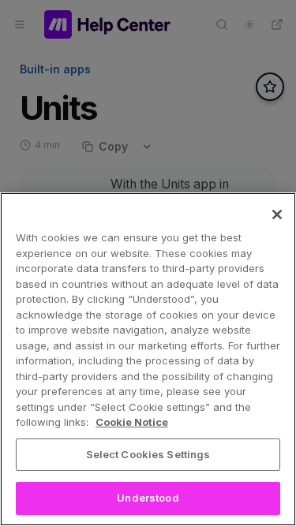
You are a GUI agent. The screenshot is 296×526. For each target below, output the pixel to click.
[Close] (277, 214)
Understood (147, 497)
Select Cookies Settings (148, 454)
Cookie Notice (132, 422)
